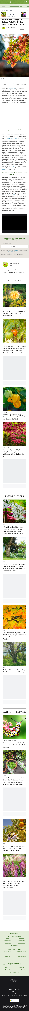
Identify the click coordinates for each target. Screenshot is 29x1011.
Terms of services (16, 250)
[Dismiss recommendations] (27, 10)
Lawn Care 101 (21, 967)
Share (5, 84)
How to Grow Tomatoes (21, 951)
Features (22, 29)
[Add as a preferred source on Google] (14, 1000)
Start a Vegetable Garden (14, 972)
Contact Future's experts (14, 987)
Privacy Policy (14, 991)
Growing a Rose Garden (21, 953)
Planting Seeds (21, 964)
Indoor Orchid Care (7, 953)
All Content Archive (14, 945)
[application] (14, 223)
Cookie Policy (14, 993)
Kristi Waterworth (11, 27)
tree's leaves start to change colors (14, 138)
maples (14, 166)
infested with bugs (12, 195)
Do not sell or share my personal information (14, 995)
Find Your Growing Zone (7, 964)
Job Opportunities (21, 943)
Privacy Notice (10, 251)
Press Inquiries (8, 943)
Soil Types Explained (8, 969)
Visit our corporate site (21, 1006)
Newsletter (24, 84)
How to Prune (7, 967)
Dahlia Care (14, 958)
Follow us (17, 84)
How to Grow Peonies (21, 956)
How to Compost (21, 969)
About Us (7, 938)
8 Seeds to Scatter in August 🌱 (16, 6)
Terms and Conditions (14, 989)
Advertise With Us (21, 940)
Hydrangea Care (7, 951)
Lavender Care (7, 956)
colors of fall (12, 88)
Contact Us (21, 938)
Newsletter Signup (7, 940)
